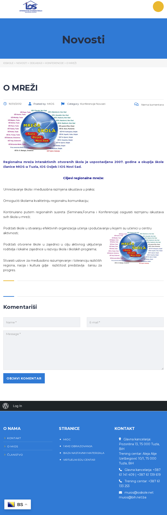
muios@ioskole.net (139, 492)
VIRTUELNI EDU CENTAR (79, 459)
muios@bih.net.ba (132, 497)
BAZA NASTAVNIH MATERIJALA (83, 453)
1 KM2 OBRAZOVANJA (77, 446)
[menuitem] (5, 406)
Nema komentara (152, 104)
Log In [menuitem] (17, 406)
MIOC (67, 439)
